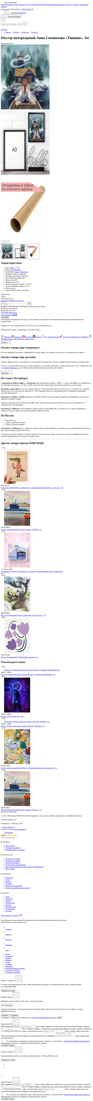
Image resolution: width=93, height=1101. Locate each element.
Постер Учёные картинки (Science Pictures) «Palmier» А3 (22, 726)
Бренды (8, 905)
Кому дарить (10, 846)
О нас (28, 5)
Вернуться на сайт (8, 1060)
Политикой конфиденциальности (77, 1041)
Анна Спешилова (21, 272)
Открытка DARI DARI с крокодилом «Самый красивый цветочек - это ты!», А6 (32, 488)
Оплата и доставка (72, 5)
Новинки (9, 5)
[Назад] (3, 20)
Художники (10, 909)
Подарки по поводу (13, 848)
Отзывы (34, 5)
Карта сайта (10, 869)
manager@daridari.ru (10, 368)
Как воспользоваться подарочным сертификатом (24, 867)
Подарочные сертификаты (15, 865)
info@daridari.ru (20, 829)
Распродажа (10, 903)
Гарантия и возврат (12, 861)
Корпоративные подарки (55, 5)
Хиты (3, 5)
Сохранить (14, 1015)
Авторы (8, 911)
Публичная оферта (12, 863)
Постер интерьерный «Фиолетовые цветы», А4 (19, 657)
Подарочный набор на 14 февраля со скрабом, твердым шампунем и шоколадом (32, 571)
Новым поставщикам (13, 886)
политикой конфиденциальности (44, 1018)
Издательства (10, 907)
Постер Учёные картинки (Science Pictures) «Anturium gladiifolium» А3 (28, 675)
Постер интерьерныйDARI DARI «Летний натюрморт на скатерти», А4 (29, 768)
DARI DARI (16, 270)
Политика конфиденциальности (17, 888)
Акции (16, 5)
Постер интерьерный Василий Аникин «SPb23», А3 (21, 530)
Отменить (5, 1015)
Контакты (41, 5)
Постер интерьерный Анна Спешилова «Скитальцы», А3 (23, 615)
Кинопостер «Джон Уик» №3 (12, 716)
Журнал (22, 5)
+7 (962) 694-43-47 (26, 9)
